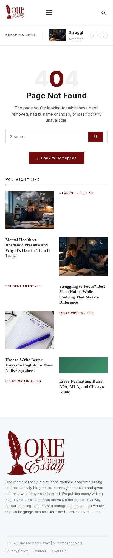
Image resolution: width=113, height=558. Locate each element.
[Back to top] (100, 545)
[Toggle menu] (49, 12)
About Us (59, 551)
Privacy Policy (16, 551)
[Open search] (103, 12)
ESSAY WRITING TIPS (77, 313)
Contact (39, 551)
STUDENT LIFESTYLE (76, 193)
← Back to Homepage (56, 158)
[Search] (95, 137)
